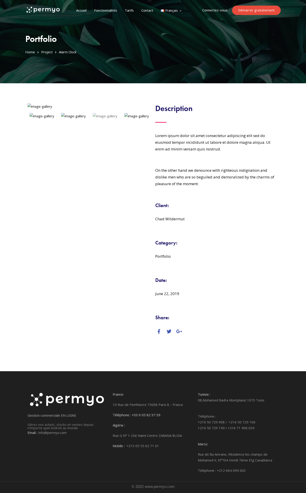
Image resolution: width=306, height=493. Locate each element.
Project (47, 52)
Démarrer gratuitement (256, 10)
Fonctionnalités (105, 10)
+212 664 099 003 (231, 470)
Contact (147, 10)
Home (30, 52)
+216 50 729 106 (241, 422)
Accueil (81, 10)
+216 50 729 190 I (213, 428)
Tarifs (129, 10)
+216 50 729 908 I (213, 422)
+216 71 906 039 (241, 428)
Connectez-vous (214, 10)
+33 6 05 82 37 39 (146, 415)
